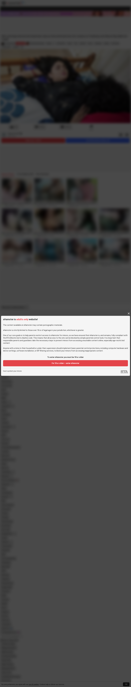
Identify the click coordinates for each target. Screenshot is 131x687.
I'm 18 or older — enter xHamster (65, 363)
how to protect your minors (12, 371)
